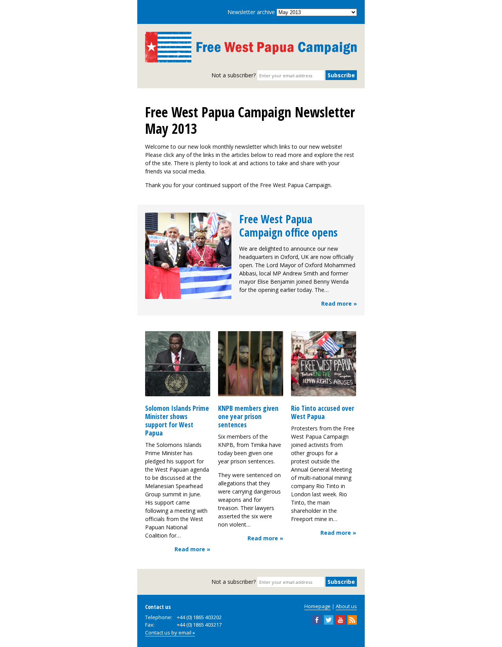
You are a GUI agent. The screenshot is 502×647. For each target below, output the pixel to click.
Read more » (339, 303)
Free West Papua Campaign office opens (288, 225)
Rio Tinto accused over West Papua (322, 412)
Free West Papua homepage (251, 47)
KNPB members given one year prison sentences (248, 416)
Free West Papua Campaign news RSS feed (352, 620)
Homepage (317, 606)
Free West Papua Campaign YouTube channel (340, 620)
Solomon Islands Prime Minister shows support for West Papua (177, 420)
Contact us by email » (170, 632)
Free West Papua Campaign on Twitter (328, 620)
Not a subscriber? (233, 75)
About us (346, 606)
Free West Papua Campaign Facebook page (317, 620)
